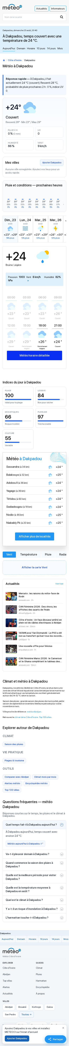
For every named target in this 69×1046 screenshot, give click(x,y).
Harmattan (41, 980)
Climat (39, 968)
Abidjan (6, 974)
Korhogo (36, 1007)
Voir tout (59, 583)
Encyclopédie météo (36, 783)
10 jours (41, 48)
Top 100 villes (45, 717)
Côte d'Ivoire (15, 60)
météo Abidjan (34, 711)
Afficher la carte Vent (34, 567)
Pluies (39, 974)
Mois (60, 48)
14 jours (51, 48)
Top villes (7, 980)
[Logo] (12, 7)
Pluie (48, 554)
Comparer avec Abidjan (17, 777)
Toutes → (26, 1014)
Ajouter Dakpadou (51, 162)
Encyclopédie (42, 987)
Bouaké (22, 1007)
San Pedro (10, 1014)
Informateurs (58, 8)
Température (28, 554)
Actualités (41, 8)
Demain (21, 48)
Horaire (31, 48)
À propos (40, 993)
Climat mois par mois (45, 777)
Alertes (6, 987)
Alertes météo (12, 783)
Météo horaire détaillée (35, 355)
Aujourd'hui (9, 48)
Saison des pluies (14, 744)
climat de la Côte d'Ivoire (26, 717)
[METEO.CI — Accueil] (12, 950)
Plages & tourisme (14, 760)
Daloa (50, 1007)
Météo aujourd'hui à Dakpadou (24, 843)
